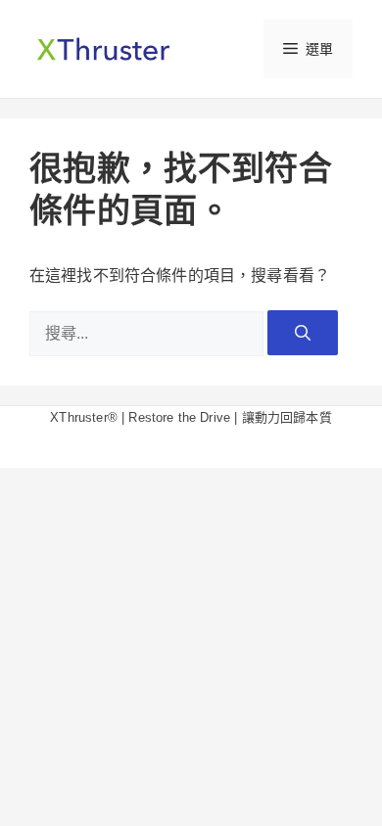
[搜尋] (302, 332)
